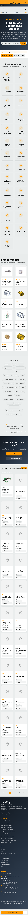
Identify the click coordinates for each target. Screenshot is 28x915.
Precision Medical (8, 399)
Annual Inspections (5, 823)
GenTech (22, 379)
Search (23, 43)
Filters (5, 468)
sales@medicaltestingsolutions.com (11, 876)
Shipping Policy (4, 866)
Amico (21, 364)
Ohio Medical (8, 391)
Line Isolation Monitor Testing (8, 831)
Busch (17, 371)
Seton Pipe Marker (14, 407)
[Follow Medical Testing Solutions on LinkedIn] (6, 813)
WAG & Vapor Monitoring (7, 838)
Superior (10, 414)
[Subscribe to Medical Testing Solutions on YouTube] (9, 813)
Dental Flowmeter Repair (7, 829)
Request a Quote (13, 453)
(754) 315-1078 (20, 55)
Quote (5, 494)
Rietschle (9, 403)
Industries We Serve (6, 842)
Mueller (22, 387)
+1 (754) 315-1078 (15, 458)
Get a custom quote (7, 55)
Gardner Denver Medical (10, 379)
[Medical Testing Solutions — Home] (3, 9)
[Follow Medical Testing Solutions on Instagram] (2, 813)
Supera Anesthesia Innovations (14, 410)
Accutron (7, 364)
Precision (18, 395)
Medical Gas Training (6, 834)
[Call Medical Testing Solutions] (25, 912)
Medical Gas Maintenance (7, 827)
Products (3, 849)
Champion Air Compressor (10, 375)
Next (24, 792)
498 (19, 792)
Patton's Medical (19, 391)
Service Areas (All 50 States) (8, 853)
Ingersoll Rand (20, 383)
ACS (15, 364)
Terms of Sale (4, 862)
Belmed (10, 371)
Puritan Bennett (20, 399)
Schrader (18, 403)
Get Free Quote (11, 912)
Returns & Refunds (5, 864)
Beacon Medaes (20, 368)
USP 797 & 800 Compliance (7, 836)
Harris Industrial (8, 383)
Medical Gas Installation (6, 825)
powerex (10, 395)
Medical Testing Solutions (10, 387)
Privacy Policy (4, 860)
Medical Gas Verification (7, 821)
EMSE (22, 375)
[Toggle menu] (25, 9)
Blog (2, 851)
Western (18, 414)
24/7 (26, 12)
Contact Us (3, 856)
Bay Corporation (8, 368)
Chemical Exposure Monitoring (8, 840)
